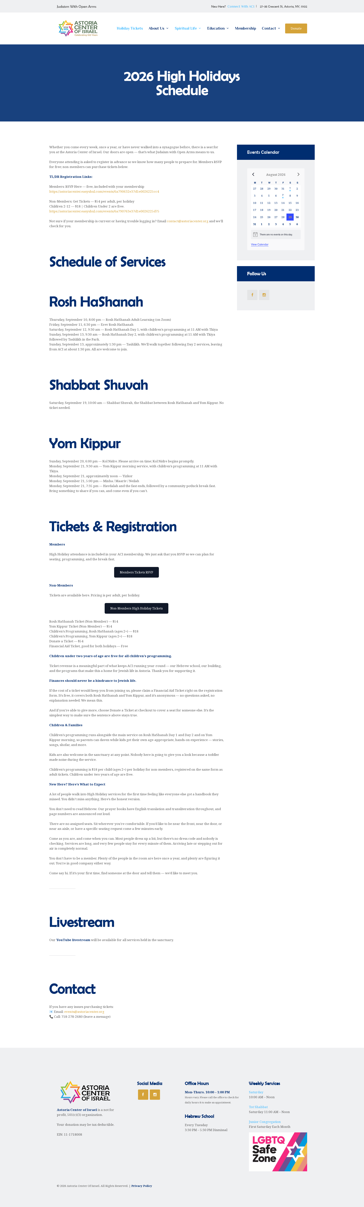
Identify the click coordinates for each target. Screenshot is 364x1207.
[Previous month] (253, 174)
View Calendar (259, 244)
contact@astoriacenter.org (187, 221)
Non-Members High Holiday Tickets (136, 608)
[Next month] (298, 174)
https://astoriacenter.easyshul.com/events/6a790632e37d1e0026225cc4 (104, 191)
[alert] (276, 234)
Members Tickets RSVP (136, 572)
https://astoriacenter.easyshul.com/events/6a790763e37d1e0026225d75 (104, 211)
